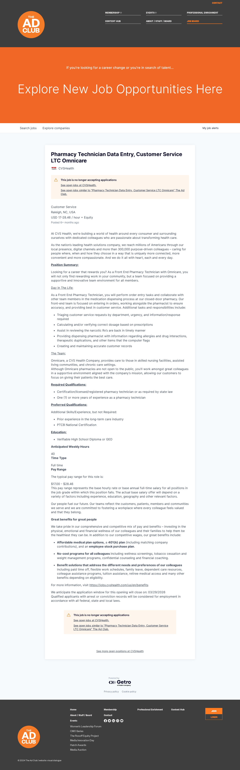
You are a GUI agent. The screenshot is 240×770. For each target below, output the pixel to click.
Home (73, 709)
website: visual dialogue (50, 760)
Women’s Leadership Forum (85, 726)
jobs (28, 128)
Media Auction (78, 749)
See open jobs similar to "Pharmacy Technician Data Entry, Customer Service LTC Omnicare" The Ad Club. (122, 192)
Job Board (193, 21)
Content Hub (113, 21)
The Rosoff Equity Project (84, 735)
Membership (113, 13)
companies (56, 128)
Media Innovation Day (82, 740)
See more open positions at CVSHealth (120, 651)
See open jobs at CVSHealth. (78, 185)
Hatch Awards (78, 744)
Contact (217, 2)
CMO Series (76, 730)
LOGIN (214, 717)
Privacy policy (111, 691)
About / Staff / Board (159, 21)
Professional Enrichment (202, 12)
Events (151, 13)
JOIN (213, 711)
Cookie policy (129, 691)
